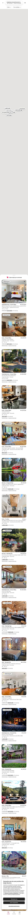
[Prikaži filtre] (25, 2)
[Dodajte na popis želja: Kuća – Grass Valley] (24, 315)
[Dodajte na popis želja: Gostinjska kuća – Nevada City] (24, 710)
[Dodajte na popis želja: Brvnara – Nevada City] (24, 530)
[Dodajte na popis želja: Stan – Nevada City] (24, 639)
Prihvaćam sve (14, 899)
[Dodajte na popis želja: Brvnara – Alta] (24, 853)
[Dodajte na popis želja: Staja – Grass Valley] (24, 674)
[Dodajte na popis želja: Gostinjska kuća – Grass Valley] (24, 281)
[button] (9, 310)
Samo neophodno (14, 902)
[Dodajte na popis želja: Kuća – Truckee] (24, 496)
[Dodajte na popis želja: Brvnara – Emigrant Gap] (24, 460)
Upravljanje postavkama (14, 906)
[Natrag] (3, 2)
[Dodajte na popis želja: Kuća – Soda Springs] (24, 603)
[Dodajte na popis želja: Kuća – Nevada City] (24, 746)
